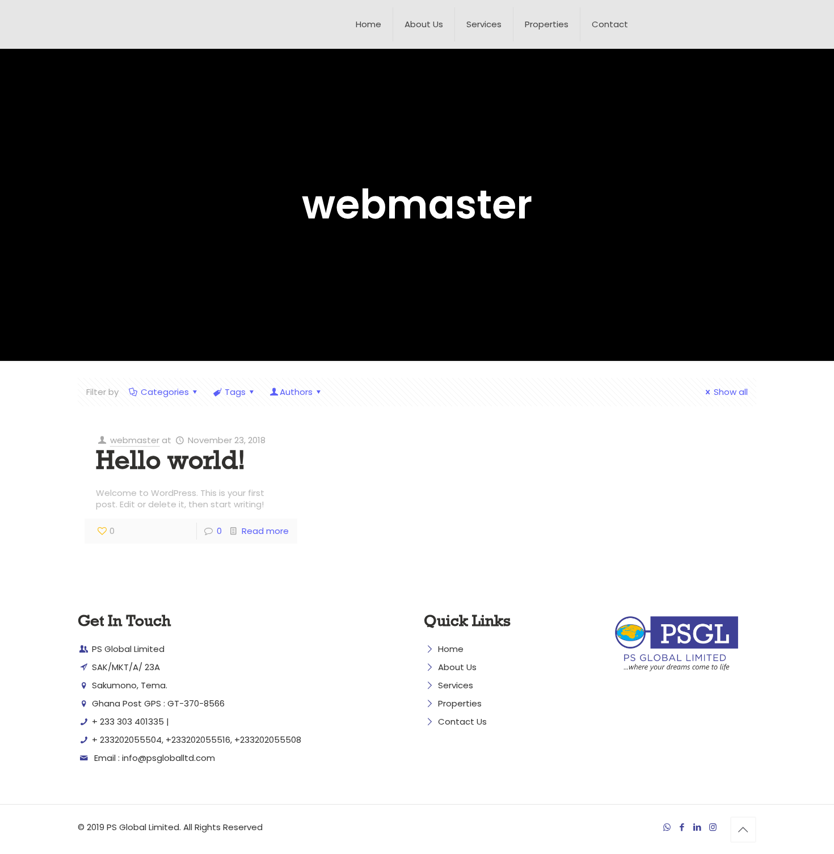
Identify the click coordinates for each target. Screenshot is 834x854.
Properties (460, 703)
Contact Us (462, 721)
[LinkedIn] (698, 827)
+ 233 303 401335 (127, 721)
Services (455, 685)
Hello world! (171, 464)
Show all (731, 392)
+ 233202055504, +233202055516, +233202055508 (195, 740)
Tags (235, 392)
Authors (296, 392)
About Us (457, 667)
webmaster (134, 440)
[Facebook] (682, 827)
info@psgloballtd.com (168, 758)
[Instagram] (713, 827)
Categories (165, 392)
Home (451, 649)
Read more (265, 531)
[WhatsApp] (667, 827)
